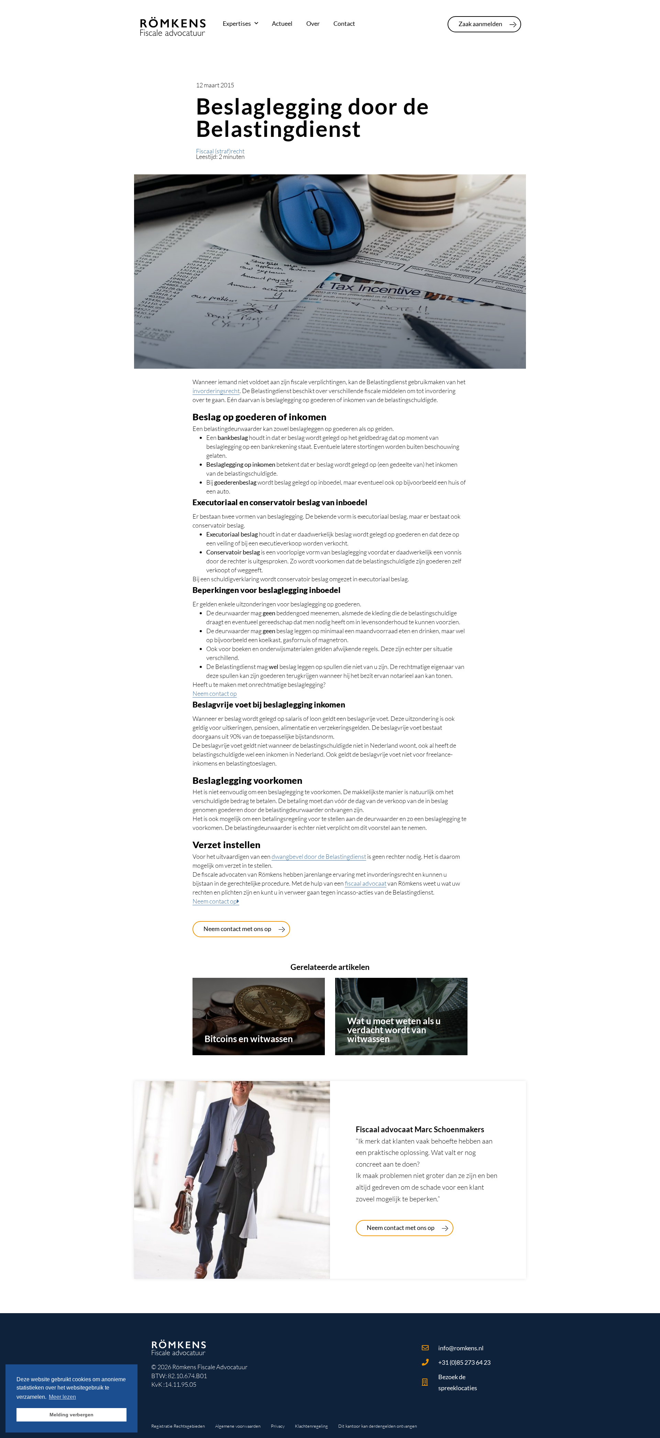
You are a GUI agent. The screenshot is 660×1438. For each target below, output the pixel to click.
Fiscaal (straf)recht (220, 151)
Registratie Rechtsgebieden (178, 1426)
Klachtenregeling (311, 1426)
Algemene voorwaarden (238, 1426)
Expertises (237, 23)
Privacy (278, 1426)
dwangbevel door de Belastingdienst (319, 856)
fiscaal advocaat (365, 883)
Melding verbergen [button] (72, 1414)
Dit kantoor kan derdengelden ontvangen (377, 1426)
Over (313, 23)
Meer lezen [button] (62, 1397)
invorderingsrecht (216, 390)
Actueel (282, 23)
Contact (344, 23)
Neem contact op (214, 693)
